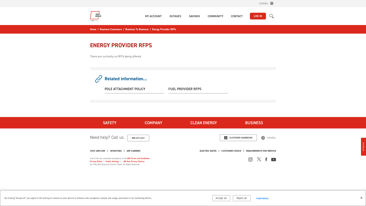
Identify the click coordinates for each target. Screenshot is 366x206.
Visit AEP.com (97, 150)
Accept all (221, 198)
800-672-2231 (138, 137)
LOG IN (258, 16)
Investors (116, 150)
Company (153, 122)
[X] (259, 159)
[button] (153, 16)
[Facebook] (266, 159)
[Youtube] (273, 159)
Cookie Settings (112, 161)
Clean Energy (203, 122)
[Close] (361, 198)
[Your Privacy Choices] (124, 161)
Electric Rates (208, 150)
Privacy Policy (96, 161)
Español (263, 3)
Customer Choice (231, 150)
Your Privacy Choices (136, 161)
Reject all (242, 198)
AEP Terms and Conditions (138, 158)
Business (254, 122)
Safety (109, 122)
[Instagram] (250, 159)
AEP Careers (133, 150)
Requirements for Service (261, 150)
